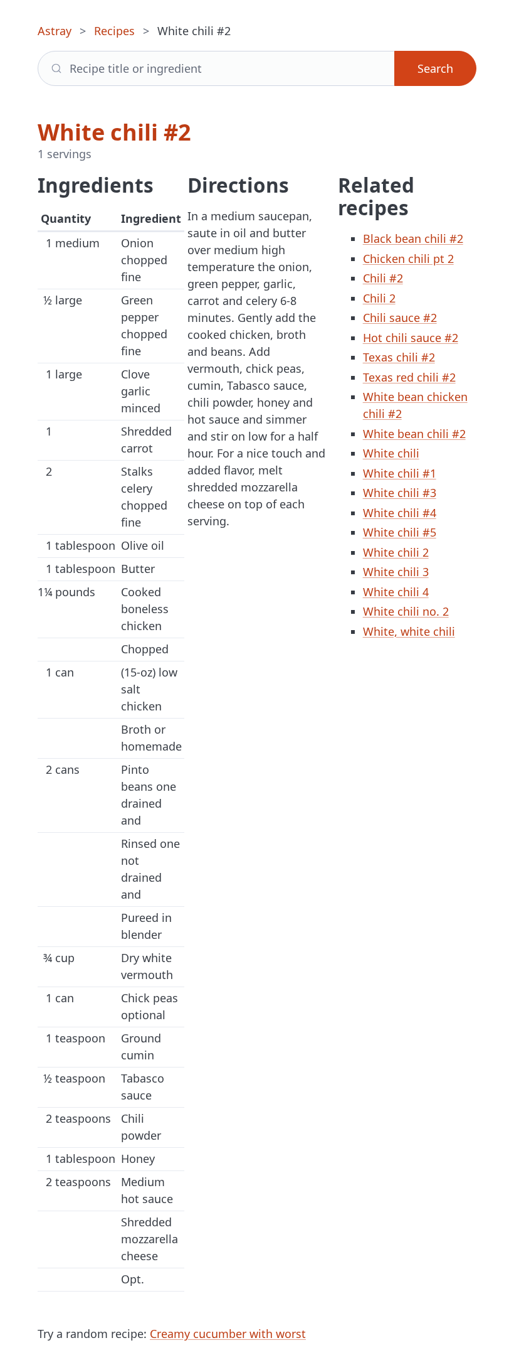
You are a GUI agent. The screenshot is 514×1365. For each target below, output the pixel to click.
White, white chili (409, 631)
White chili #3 (399, 492)
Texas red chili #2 (409, 377)
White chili (391, 453)
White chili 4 (396, 591)
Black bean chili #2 (413, 238)
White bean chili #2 (414, 433)
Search (435, 68)
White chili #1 (399, 473)
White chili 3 (396, 571)
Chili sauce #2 (400, 317)
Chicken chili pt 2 (408, 258)
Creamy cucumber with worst (228, 1333)
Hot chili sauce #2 (410, 337)
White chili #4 (399, 512)
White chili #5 (399, 532)
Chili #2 (383, 278)
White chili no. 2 (406, 611)
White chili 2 (396, 552)
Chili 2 (379, 298)
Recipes (114, 30)
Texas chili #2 (399, 357)
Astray (54, 30)
